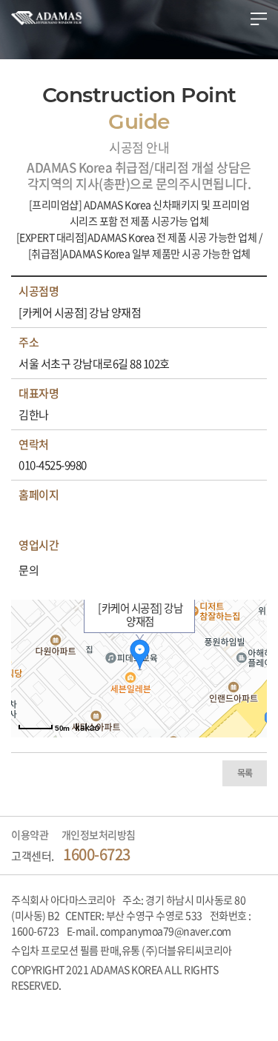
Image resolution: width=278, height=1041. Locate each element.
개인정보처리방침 (99, 834)
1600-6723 (96, 854)
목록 (245, 773)
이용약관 (29, 834)
